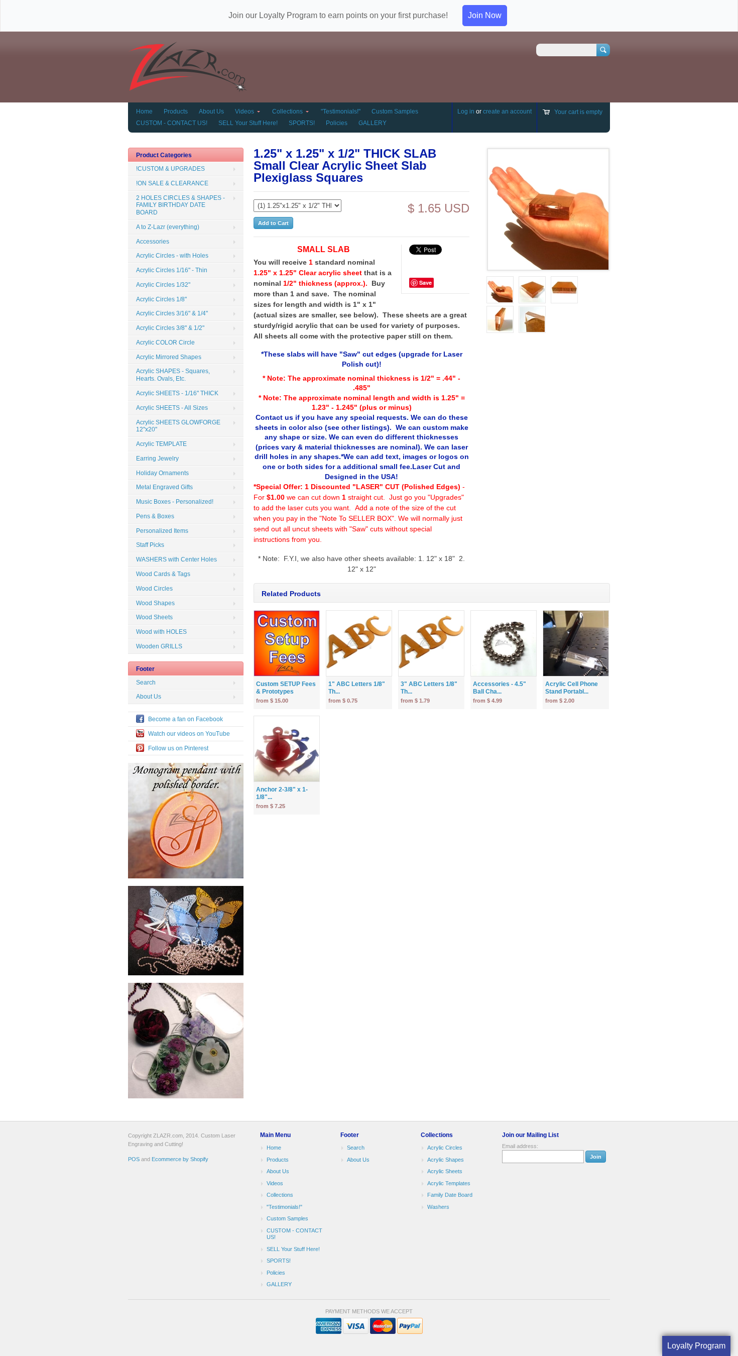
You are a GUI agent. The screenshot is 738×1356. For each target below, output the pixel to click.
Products (176, 111)
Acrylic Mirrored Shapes (168, 357)
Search (146, 682)
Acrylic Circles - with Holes (172, 255)
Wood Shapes (155, 603)
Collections (287, 111)
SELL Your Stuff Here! (248, 123)
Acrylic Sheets (444, 1171)
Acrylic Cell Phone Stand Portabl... (571, 688)
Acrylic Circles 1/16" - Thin (171, 270)
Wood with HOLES (161, 631)
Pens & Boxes (155, 516)
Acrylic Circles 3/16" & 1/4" (172, 313)
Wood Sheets (154, 617)
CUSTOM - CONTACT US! (171, 123)
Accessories (152, 241)
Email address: (520, 1146)
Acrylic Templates (448, 1183)
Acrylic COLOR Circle (165, 342)
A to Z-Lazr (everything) (167, 227)
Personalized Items (162, 530)
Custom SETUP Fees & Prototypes (286, 688)
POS (134, 1159)
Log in (465, 111)
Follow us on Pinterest (178, 748)
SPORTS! (302, 123)
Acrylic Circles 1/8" (161, 299)
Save (425, 282)
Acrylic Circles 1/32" (163, 284)
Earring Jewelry (157, 458)
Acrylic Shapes (445, 1160)
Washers (438, 1207)
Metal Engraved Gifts (164, 487)
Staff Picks (150, 544)
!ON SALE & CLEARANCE (172, 183)
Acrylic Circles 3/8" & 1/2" (170, 327)
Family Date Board (449, 1195)
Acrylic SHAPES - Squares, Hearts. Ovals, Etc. (173, 375)
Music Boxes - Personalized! (174, 501)
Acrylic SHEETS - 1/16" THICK (177, 393)
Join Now (485, 15)
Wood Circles (154, 588)
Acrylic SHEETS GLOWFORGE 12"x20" (178, 426)
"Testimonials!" (340, 111)
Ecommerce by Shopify (180, 1159)
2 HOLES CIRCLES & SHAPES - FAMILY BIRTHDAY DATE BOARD (180, 205)
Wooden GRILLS (159, 646)
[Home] (187, 87)
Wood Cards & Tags (163, 574)
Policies (336, 123)
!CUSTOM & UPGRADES (170, 168)
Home (144, 111)
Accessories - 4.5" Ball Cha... (499, 688)
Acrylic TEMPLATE (161, 443)
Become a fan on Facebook (185, 719)
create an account (507, 111)
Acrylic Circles (444, 1148)
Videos (244, 111)
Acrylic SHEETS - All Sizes (172, 407)
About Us (211, 111)
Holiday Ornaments (162, 473)
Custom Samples (395, 111)
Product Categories (164, 155)
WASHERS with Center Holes (176, 559)
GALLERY (372, 123)
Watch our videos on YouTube (189, 733)
